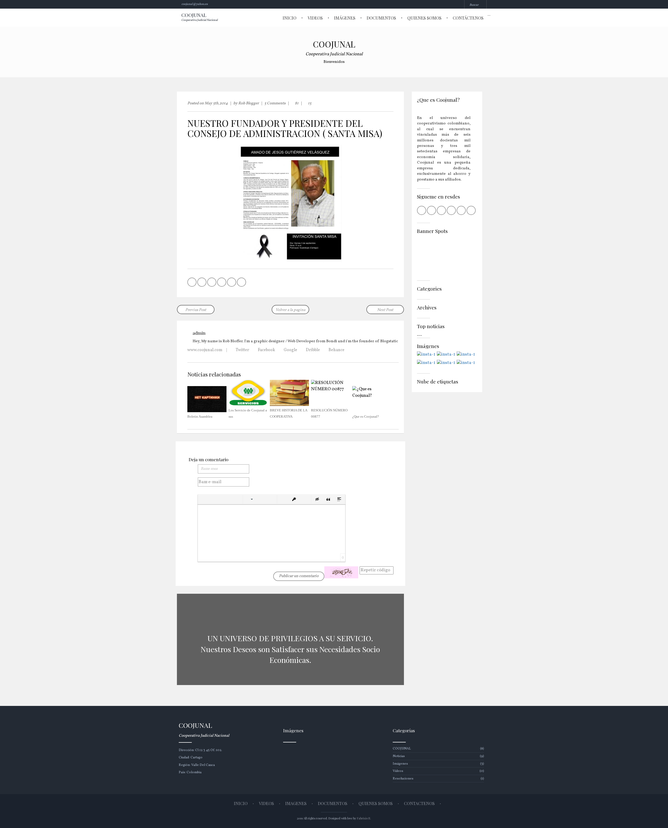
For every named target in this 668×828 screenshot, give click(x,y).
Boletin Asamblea (199, 416)
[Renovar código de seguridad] (341, 572)
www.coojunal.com (204, 350)
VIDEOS (266, 803)
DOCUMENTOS (332, 803)
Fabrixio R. (364, 818)
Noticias (438, 756)
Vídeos (438, 771)
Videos (315, 18)
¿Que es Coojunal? (365, 416)
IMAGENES (296, 803)
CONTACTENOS (419, 803)
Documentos (381, 18)
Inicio (289, 18)
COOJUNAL (438, 748)
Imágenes (344, 18)
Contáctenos (468, 18)
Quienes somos (424, 18)
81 (296, 103)
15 (309, 103)
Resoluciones (438, 778)
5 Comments (274, 103)
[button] (204, 499)
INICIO (241, 803)
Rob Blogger (248, 103)
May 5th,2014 (216, 103)
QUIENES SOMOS (376, 803)
